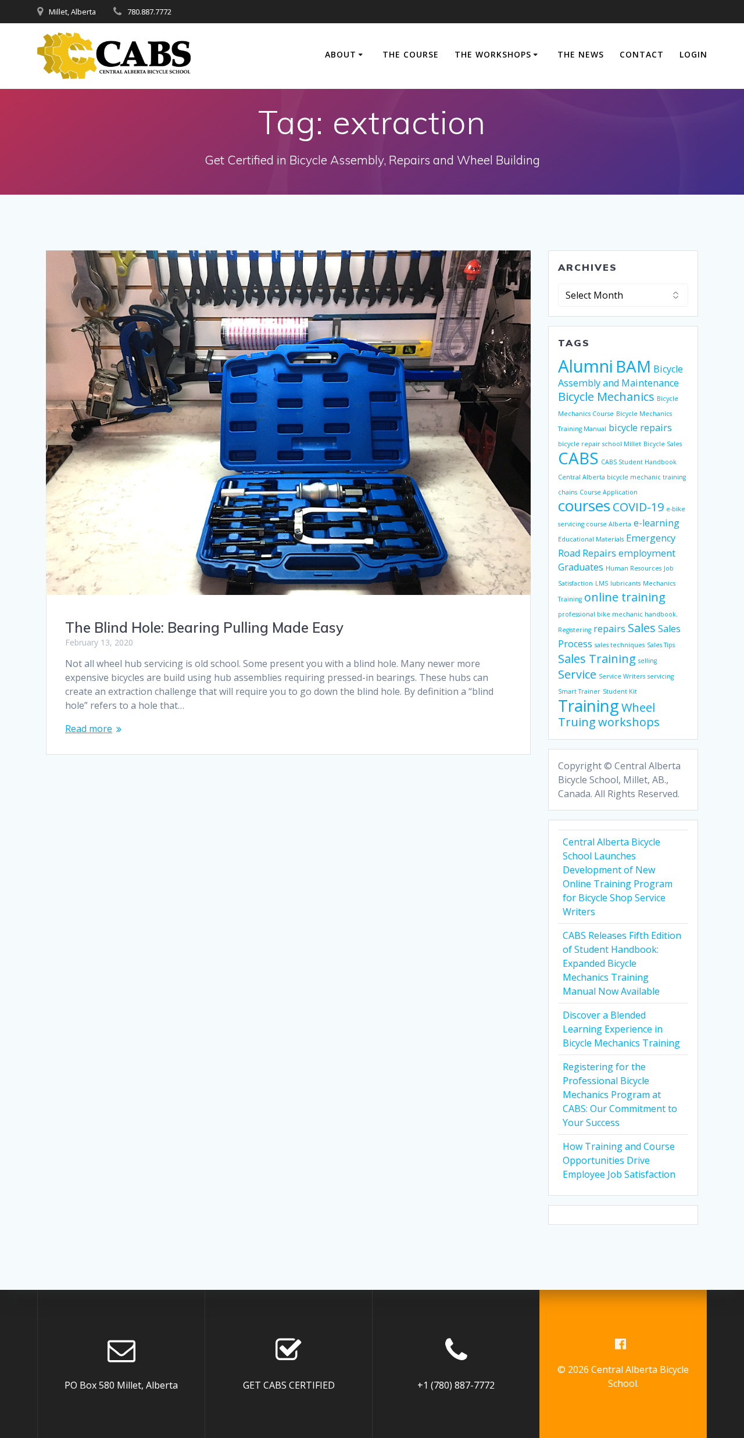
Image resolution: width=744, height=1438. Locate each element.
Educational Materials (591, 539)
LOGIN (693, 54)
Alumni (585, 366)
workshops (629, 722)
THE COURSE (410, 54)
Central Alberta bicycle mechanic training (622, 477)
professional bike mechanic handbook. (618, 614)
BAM (633, 366)
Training (588, 705)
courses (584, 506)
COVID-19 (638, 507)
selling (647, 661)
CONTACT (642, 54)
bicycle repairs (640, 427)
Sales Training (597, 658)
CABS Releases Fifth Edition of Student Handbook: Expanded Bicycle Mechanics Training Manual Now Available (622, 963)
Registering (574, 630)
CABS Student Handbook (639, 462)
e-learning (656, 523)
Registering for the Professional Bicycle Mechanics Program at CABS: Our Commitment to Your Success (620, 1094)
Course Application (609, 492)
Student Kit (620, 691)
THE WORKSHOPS (493, 54)
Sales (642, 628)
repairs (609, 628)
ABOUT (340, 54)
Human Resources (633, 568)
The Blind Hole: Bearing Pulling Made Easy (204, 627)
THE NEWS (580, 54)
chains (567, 492)
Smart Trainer (579, 691)
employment (646, 553)
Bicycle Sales (662, 444)
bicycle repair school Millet (599, 444)
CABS (578, 458)
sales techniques (620, 645)
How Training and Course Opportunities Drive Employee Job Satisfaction (619, 1160)
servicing (661, 676)
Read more (88, 728)
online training (625, 597)
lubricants (625, 583)
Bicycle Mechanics (606, 396)
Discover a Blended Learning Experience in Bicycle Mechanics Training (621, 1029)
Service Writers (622, 676)
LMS (601, 583)
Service (577, 674)
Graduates (580, 567)
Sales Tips (661, 645)
